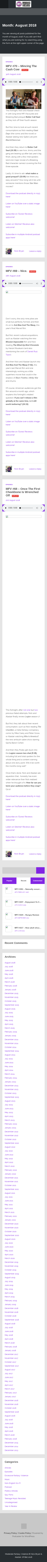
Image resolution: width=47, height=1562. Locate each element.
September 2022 (12, 1143)
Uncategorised (11, 1502)
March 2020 (10, 1258)
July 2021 (9, 1197)
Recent (23, 881)
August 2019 (10, 1277)
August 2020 (10, 1239)
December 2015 (11, 1443)
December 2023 (11, 1086)
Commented (37, 881)
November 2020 (11, 1228)
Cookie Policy (24, 1533)
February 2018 (11, 1347)
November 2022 (11, 1135)
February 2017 (11, 1393)
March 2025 (10, 1028)
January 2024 (10, 1082)
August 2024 (10, 1055)
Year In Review (11, 1506)
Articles (8, 1468)
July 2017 (9, 1373)
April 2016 (9, 1431)
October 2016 (10, 1408)
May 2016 (9, 1427)
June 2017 (9, 1377)
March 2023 (9, 1120)
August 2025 (10, 1009)
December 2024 (11, 1039)
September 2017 (12, 1366)
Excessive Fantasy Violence (16, 1476)
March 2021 (9, 1212)
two (36, 710)
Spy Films (9, 1495)
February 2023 (11, 1124)
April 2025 (9, 1024)
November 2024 (11, 1043)
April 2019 (9, 1293)
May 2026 (9, 974)
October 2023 (10, 1093)
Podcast (8, 1487)
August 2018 (10, 1324)
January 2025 (10, 1036)
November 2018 (11, 1312)
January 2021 (10, 1220)
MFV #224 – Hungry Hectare (27, 915)
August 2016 (10, 1416)
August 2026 (10, 963)
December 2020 (11, 1224)
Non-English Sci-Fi (13, 1483)
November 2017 (11, 1358)
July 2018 (9, 1327)
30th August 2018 (13, 74)
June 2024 (9, 1063)
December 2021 (11, 1178)
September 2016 (12, 1412)
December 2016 (11, 1400)
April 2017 (9, 1385)
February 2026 (11, 986)
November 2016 (11, 1404)
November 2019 (11, 1266)
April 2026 (9, 978)
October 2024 (10, 1047)
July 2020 (9, 1243)
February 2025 (11, 1032)
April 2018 (9, 1339)
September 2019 (12, 1274)
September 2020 (12, 1235)
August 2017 (10, 1370)
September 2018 (12, 1320)
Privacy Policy (10, 1533)
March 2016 (9, 1435)
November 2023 (11, 1089)
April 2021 (9, 1208)
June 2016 (9, 1423)
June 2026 (9, 970)
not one (26, 710)
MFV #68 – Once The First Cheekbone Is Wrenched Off (23, 492)
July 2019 (9, 1281)
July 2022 (9, 1151)
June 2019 (9, 1285)
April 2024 (9, 1070)
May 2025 (9, 1020)
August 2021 (10, 1193)
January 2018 (10, 1350)
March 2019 (9, 1297)
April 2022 (9, 1162)
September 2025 (12, 1005)
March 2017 (9, 1389)
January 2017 (10, 1397)
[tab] (9, 881)
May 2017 (9, 1381)
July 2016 (9, 1420)
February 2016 (11, 1439)
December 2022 (11, 1132)
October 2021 (10, 1185)
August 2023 (10, 1101)
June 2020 (9, 1247)
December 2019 (11, 1262)
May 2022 (9, 1159)
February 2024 (11, 1078)
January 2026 (10, 990)
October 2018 (10, 1316)
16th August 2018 (13, 276)
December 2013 (11, 1450)
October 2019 (10, 1270)
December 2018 (11, 1308)
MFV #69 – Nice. (16, 271)
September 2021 (12, 1189)
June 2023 (9, 1109)
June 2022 (9, 1155)
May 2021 (9, 1205)
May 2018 (9, 1335)
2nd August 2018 (13, 500)
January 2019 (10, 1304)
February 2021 (11, 1216)
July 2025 (9, 1013)
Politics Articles (11, 1491)
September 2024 (12, 1051)
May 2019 (9, 1289)
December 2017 (11, 1354)
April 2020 (9, 1255)
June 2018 (9, 1331)
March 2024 (10, 1074)
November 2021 (11, 1181)
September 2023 (12, 1097)
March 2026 (10, 982)
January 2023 (10, 1128)
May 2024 (9, 1066)
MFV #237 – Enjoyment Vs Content (30, 902)
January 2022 (10, 1174)
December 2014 (11, 1446)
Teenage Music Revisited (15, 1498)
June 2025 (9, 1016)
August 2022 (10, 1147)
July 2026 (9, 967)
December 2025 (11, 993)
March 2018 (9, 1343)
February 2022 (11, 1170)
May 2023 (9, 1112)
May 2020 (9, 1251)
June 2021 (9, 1201)
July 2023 (9, 1105)
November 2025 (11, 997)
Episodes (9, 61)
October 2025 (10, 1001)
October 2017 (10, 1362)
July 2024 (9, 1059)
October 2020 (10, 1231)
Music (7, 1479)
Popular (9, 881)
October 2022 (10, 1139)
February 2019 (11, 1301)
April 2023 (9, 1116)
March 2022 (9, 1166)
